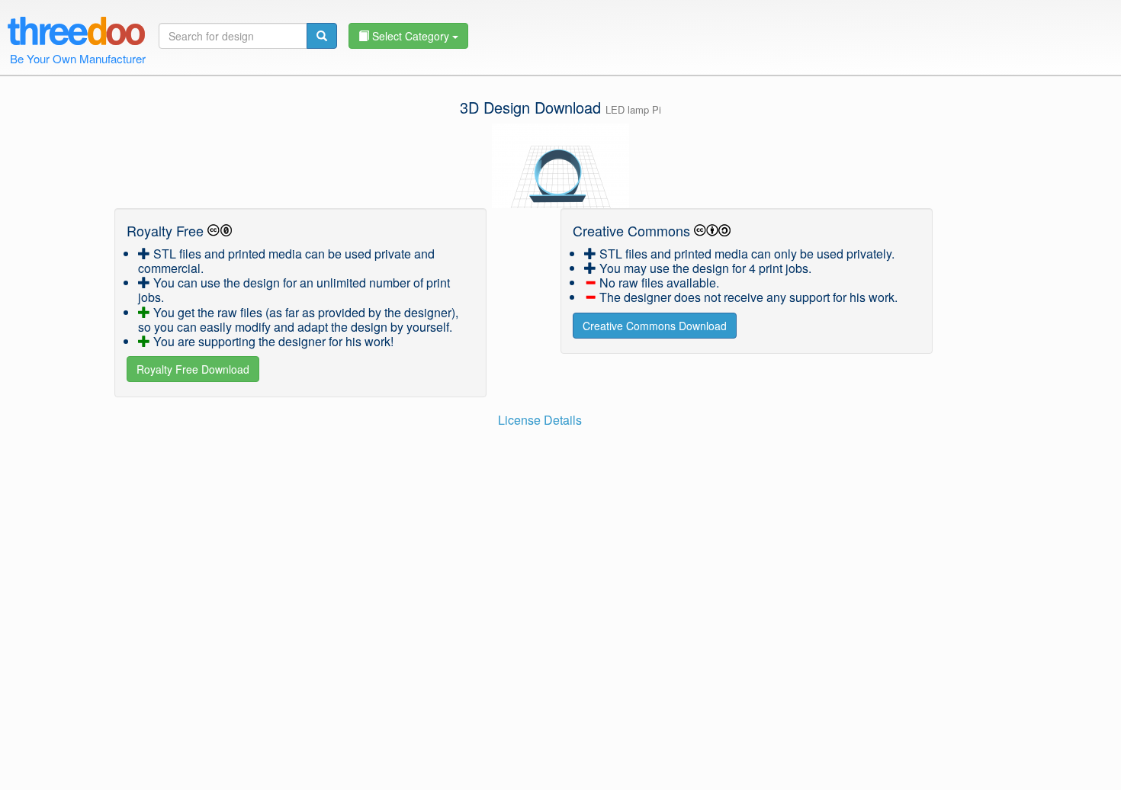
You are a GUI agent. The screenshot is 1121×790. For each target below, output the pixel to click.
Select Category (410, 35)
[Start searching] (322, 36)
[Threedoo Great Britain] (76, 28)
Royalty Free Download (193, 369)
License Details (540, 420)
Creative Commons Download (655, 325)
